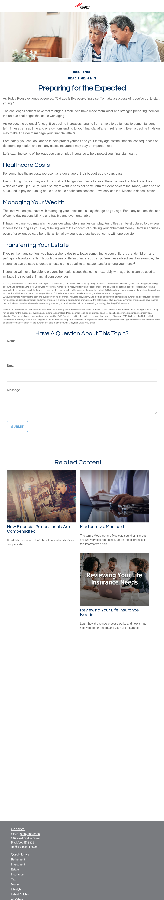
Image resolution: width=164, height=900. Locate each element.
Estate (15, 869)
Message (13, 390)
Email (11, 365)
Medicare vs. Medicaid (102, 526)
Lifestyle (16, 889)
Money (15, 884)
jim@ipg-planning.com (25, 847)
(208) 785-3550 (30, 834)
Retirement (18, 859)
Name (11, 340)
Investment (18, 864)
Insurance (17, 874)
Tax (13, 879)
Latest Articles (20, 894)
